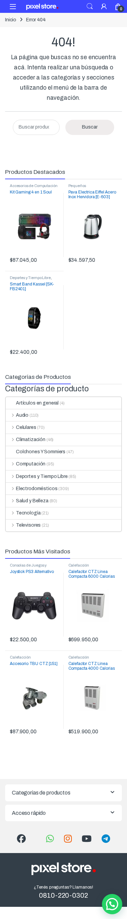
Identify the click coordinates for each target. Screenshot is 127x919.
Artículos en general (37, 403)
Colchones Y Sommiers (40, 451)
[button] (112, 904)
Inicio (10, 19)
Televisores (28, 525)
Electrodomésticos (36, 488)
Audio (22, 415)
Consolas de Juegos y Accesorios (28, 567)
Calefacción (78, 565)
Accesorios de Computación (34, 186)
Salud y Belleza (32, 500)
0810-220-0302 (63, 895)
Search (89, 6)
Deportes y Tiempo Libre (30, 278)
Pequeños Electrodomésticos (84, 188)
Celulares (26, 427)
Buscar (90, 127)
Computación (30, 463)
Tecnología (28, 512)
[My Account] (104, 6)
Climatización (30, 439)
